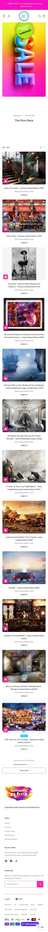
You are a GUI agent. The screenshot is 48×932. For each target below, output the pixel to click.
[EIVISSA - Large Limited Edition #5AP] (24, 567)
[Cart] (44, 16)
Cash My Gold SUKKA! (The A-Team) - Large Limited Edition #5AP (24, 538)
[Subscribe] (40, 884)
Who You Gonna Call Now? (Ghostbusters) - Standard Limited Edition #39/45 (24, 687)
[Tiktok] (16, 861)
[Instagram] (6, 861)
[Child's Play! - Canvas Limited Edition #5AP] (24, 216)
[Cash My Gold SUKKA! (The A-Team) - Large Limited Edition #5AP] (24, 517)
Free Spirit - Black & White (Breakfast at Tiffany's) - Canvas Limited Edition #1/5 (24, 285)
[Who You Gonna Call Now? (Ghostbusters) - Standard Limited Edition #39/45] (24, 666)
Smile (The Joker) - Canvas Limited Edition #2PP (24, 188)
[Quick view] (5, 730)
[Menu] (4, 16)
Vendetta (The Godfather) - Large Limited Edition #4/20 (24, 637)
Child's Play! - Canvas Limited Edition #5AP (24, 236)
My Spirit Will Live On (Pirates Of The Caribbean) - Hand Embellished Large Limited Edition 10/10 (24, 386)
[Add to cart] (5, 181)
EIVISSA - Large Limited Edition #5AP (24, 588)
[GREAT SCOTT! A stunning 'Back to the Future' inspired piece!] (24, 5)
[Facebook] (11, 861)
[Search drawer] (39, 16)
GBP (20, 899)
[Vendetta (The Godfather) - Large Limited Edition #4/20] (24, 615)
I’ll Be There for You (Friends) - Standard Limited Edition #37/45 (24, 740)
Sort (8, 147)
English (7, 899)
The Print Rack (30, 116)
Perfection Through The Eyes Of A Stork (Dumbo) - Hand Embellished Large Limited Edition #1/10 (24, 437)
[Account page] (9, 16)
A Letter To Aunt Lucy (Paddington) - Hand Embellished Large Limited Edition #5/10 (24, 487)
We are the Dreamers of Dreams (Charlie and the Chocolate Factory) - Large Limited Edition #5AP (24, 335)
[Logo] (24, 16)
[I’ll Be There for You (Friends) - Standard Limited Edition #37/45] (24, 716)
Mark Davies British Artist (24, 191)
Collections (17, 116)
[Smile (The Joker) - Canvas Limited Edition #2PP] (24, 168)
